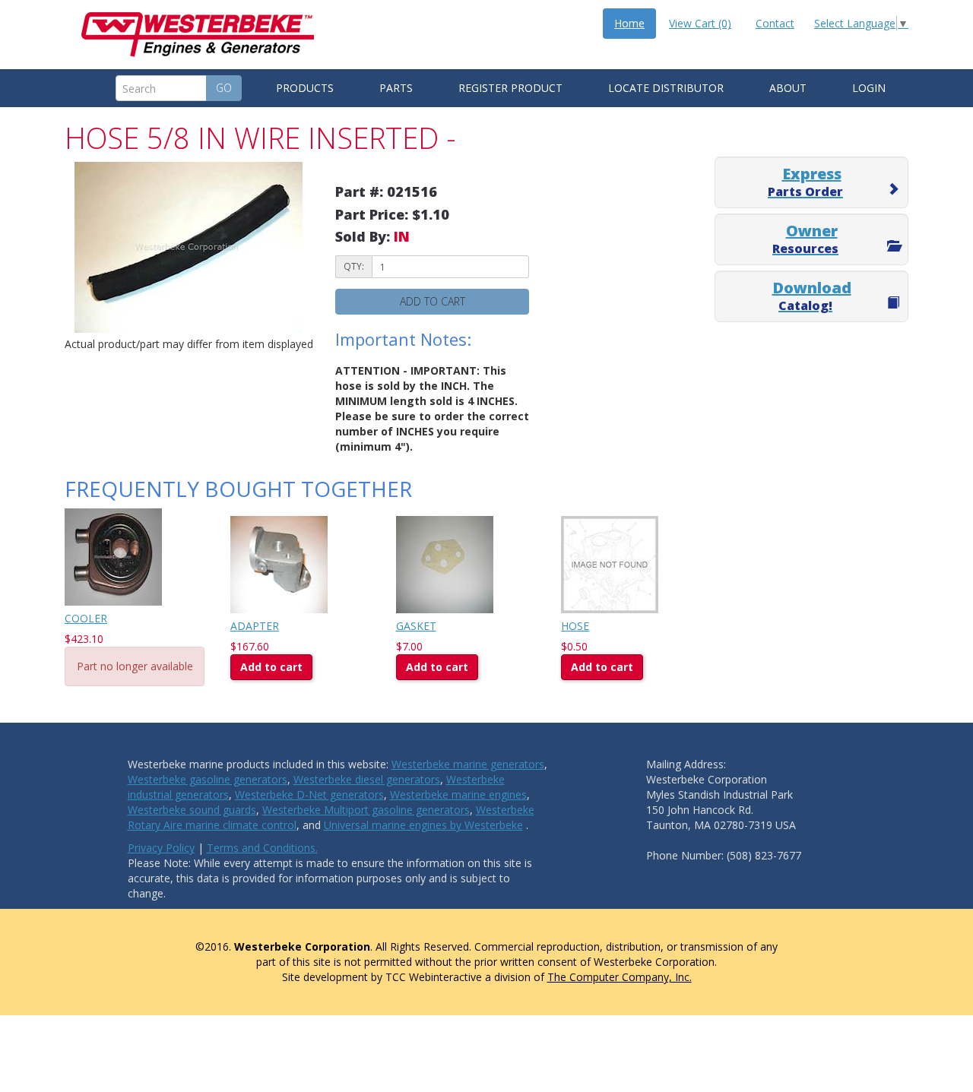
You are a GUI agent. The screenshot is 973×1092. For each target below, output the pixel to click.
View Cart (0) (700, 23)
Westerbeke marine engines (458, 794)
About (788, 88)
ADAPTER (254, 626)
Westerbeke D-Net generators (309, 794)
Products (305, 88)
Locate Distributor (666, 88)
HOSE (575, 626)
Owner (805, 238)
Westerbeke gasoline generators (207, 779)
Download (811, 295)
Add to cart (432, 301)
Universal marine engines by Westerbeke (423, 825)
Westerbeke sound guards (192, 809)
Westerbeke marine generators (467, 764)
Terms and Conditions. (262, 847)
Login (869, 88)
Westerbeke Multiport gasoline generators (366, 809)
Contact (775, 23)
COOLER (86, 618)
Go (224, 88)
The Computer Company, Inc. (619, 977)
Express (805, 181)
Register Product (510, 88)
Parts (396, 88)
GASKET (416, 626)
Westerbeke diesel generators (366, 779)
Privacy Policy (161, 847)
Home (629, 23)
